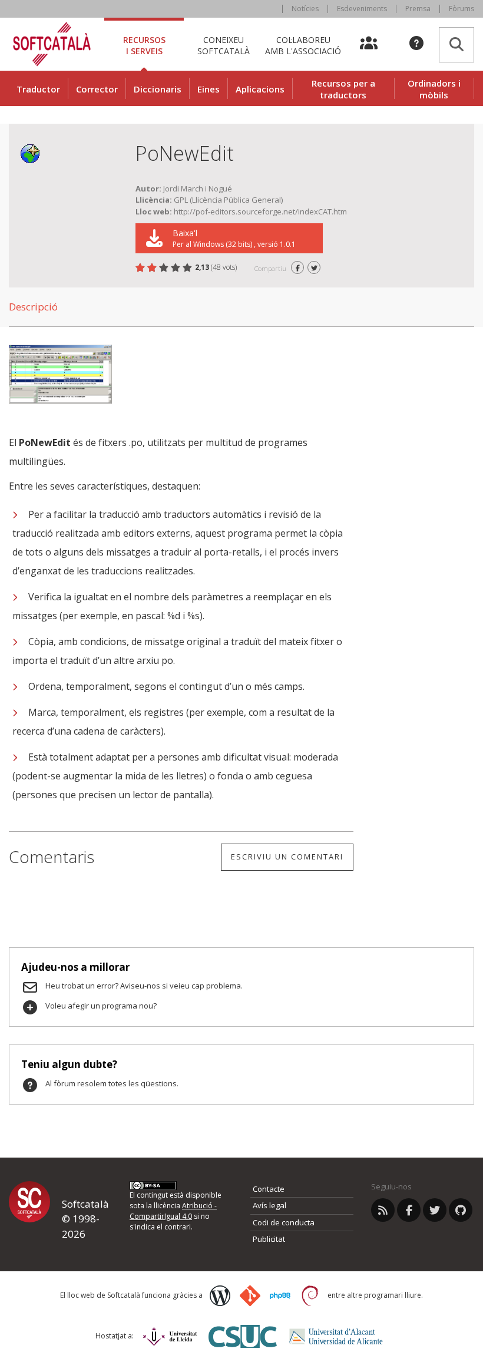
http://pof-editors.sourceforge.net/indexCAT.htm (260, 211)
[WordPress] (220, 1295)
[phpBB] (280, 1296)
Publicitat (269, 1239)
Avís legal (269, 1205)
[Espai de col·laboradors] (375, 44)
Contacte (268, 1189)
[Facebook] (409, 1210)
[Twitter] (434, 1210)
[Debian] (310, 1295)
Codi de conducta (284, 1222)
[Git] (250, 1295)
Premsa (418, 8)
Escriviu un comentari (287, 856)
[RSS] (383, 1210)
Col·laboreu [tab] (303, 45)
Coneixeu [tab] (223, 45)
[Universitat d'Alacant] (336, 1336)
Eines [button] (208, 89)
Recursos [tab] (144, 45)
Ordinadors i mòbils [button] (434, 89)
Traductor (38, 89)
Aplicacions (260, 89)
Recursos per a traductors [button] (343, 89)
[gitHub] (460, 1210)
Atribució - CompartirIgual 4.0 (173, 1211)
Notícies (305, 8)
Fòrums (461, 8)
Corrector (97, 89)
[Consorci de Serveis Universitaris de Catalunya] (242, 1336)
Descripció (33, 306)
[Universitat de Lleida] (169, 1336)
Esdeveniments (362, 8)
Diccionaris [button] (157, 89)
